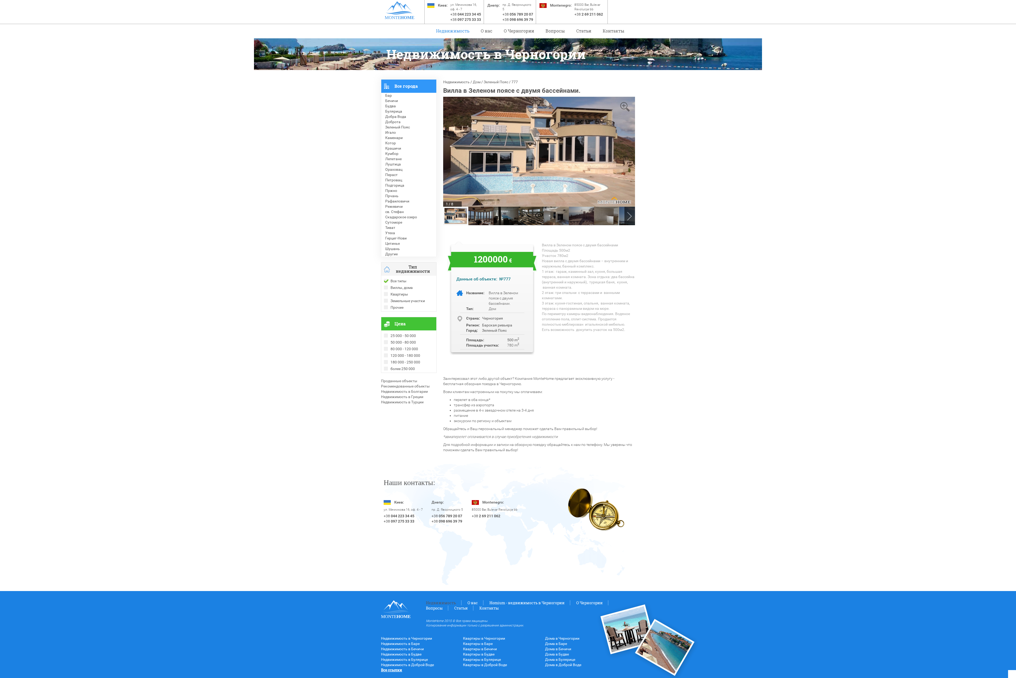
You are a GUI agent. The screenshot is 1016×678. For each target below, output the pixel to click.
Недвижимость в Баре (400, 644)
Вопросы (555, 31)
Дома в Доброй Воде (563, 665)
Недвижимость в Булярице (404, 659)
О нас (486, 31)
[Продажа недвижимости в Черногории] (399, 8)
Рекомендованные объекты (405, 386)
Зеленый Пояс (496, 82)
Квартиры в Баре (478, 644)
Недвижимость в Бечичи (402, 649)
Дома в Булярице (560, 659)
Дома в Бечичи (558, 649)
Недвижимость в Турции (402, 402)
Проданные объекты (399, 381)
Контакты (613, 31)
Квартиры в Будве (479, 654)
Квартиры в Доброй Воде (485, 665)
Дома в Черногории (562, 638)
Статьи (583, 31)
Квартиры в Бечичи (480, 649)
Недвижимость (452, 31)
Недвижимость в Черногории (406, 638)
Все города (406, 86)
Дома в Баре (556, 644)
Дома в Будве (557, 654)
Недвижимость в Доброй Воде (407, 665)
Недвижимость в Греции (402, 397)
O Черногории (519, 31)
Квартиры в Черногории (484, 638)
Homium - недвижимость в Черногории (527, 602)
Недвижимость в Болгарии (404, 391)
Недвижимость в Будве (401, 654)
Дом (476, 82)
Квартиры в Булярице (482, 659)
